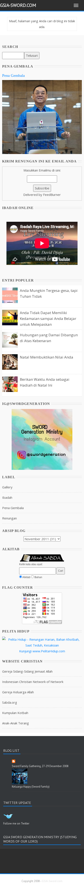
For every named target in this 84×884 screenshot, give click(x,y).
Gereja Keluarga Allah (18, 692)
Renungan (9, 518)
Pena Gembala (13, 75)
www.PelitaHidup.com (49, 651)
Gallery (7, 487)
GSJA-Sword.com (18, 5)
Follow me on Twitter (16, 823)
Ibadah (7, 497)
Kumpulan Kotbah (15, 713)
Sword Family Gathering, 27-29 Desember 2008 (40, 766)
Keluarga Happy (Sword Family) (31, 786)
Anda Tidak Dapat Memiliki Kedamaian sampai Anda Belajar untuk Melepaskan (48, 318)
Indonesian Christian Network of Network (32, 682)
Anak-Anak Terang (15, 723)
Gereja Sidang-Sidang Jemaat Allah (27, 671)
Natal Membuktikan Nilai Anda (46, 357)
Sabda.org (9, 702)
